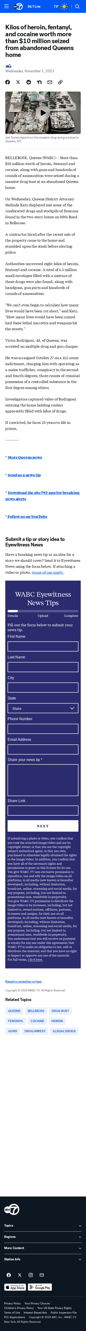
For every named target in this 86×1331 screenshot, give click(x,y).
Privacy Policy (12, 1303)
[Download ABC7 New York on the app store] (15, 1287)
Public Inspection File (64, 1312)
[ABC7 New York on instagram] (30, 1275)
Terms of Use (12, 1312)
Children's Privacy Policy (19, 1308)
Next (43, 825)
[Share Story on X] (18, 82)
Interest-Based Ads (35, 1312)
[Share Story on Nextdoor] (39, 82)
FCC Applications (14, 1317)
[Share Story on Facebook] (7, 82)
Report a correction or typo (23, 981)
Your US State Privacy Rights (54, 1308)
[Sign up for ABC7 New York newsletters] (41, 1275)
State (12, 698)
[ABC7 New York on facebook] (8, 1275)
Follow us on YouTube (27, 516)
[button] (6, 6)
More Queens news (25, 457)
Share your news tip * (25, 760)
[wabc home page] (11, 1209)
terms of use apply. (48, 572)
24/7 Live (34, 6)
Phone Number (20, 719)
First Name (16, 636)
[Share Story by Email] (50, 82)
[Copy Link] (60, 82)
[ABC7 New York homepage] (18, 6)
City (11, 678)
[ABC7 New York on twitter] (19, 1275)
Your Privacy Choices (37, 1303)
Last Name (16, 657)
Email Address (19, 739)
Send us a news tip (24, 475)
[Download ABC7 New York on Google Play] (40, 1287)
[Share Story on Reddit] (29, 82)
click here (35, 959)
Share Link (16, 801)
